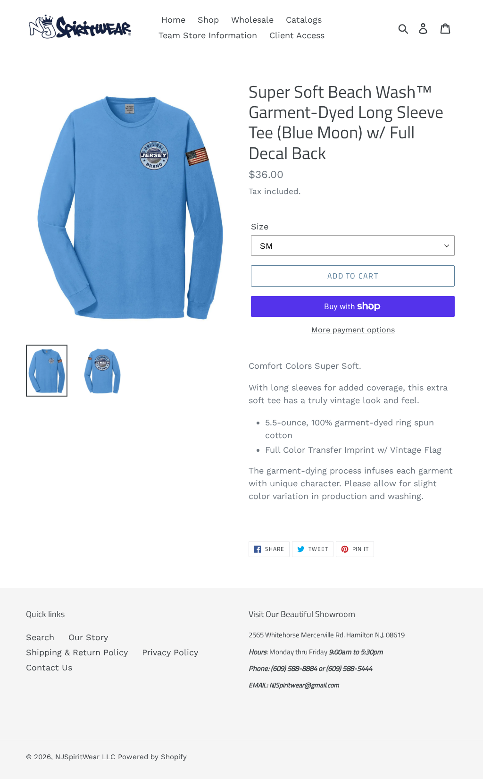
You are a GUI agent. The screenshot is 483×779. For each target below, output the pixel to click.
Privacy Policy (170, 652)
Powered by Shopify (152, 757)
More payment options (353, 329)
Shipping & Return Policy (77, 652)
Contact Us (49, 667)
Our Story (88, 637)
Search (40, 637)
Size (259, 226)
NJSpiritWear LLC (85, 757)
